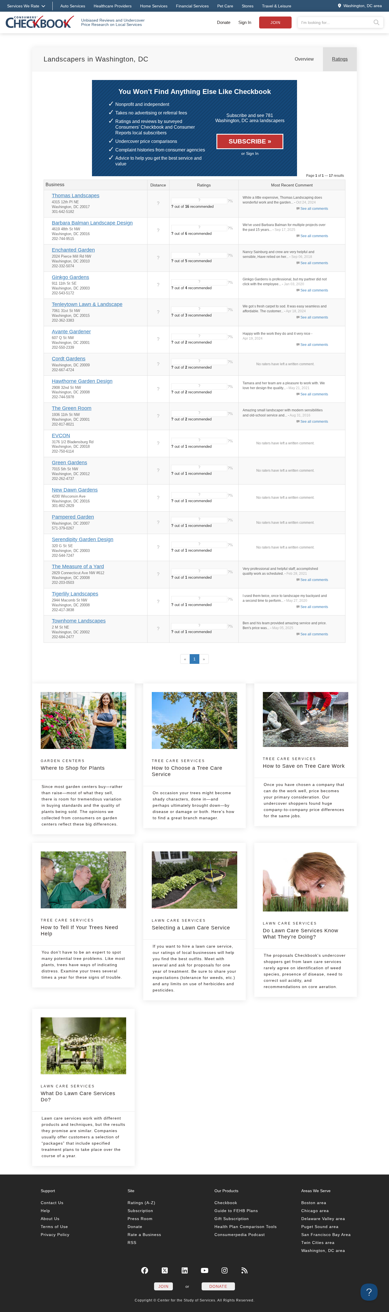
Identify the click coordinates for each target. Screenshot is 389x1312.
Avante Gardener (71, 331)
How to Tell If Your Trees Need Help (79, 927)
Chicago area (315, 1210)
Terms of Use (54, 1226)
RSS (132, 1242)
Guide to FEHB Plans (236, 1210)
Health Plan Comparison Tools (245, 1226)
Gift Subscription (231, 1218)
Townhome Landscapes (79, 621)
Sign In (244, 22)
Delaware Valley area (323, 1218)
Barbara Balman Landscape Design (92, 223)
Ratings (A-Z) (141, 1202)
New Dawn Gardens (75, 490)
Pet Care (225, 6)
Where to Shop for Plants (73, 765)
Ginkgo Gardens (70, 277)
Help (45, 1210)
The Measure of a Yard (78, 566)
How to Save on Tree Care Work (304, 763)
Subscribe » (250, 141)
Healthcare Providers (113, 6)
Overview (304, 59)
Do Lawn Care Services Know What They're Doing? (300, 930)
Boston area (313, 1202)
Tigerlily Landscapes (75, 594)
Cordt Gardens (68, 359)
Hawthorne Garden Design (82, 381)
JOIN (163, 1286)
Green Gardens (69, 462)
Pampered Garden (73, 517)
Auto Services (72, 6)
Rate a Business (144, 1234)
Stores (247, 6)
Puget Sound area (320, 1226)
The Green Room (71, 408)
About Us (50, 1218)
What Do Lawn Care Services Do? (78, 1093)
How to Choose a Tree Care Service (187, 768)
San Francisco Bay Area (326, 1234)
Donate (223, 22)
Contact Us (52, 1202)
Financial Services (192, 6)
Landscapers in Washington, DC (96, 59)
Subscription (140, 1210)
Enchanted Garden (73, 250)
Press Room (140, 1218)
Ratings (340, 59)
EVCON (61, 435)
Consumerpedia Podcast (239, 1234)
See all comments (314, 209)
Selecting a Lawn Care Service (191, 925)
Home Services (153, 6)
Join (275, 22)
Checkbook (225, 1202)
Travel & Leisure (276, 6)
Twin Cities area (318, 1242)
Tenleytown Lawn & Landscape (87, 304)
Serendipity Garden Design (82, 539)
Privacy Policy (55, 1234)
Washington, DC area (323, 1250)
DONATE (218, 1286)
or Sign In (250, 153)
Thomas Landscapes (75, 195)
